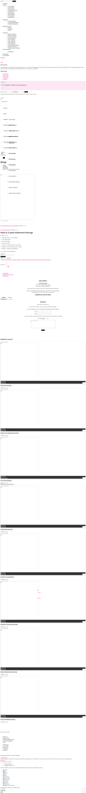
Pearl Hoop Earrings (6, 385)
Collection (5, 32)
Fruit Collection (11, 39)
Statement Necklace (13, 24)
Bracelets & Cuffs (7, 26)
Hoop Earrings (11, 6)
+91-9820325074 (7, 85)
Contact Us (5, 73)
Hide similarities (8, 764)
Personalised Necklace (13, 22)
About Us (5, 736)
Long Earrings (11, 7)
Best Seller (5, 168)
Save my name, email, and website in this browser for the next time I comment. (43, 316)
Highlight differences (9, 765)
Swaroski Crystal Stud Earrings (9, 624)
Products (5, 166)
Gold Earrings (11, 17)
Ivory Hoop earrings (6, 480)
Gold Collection (11, 42)
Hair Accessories (7, 49)
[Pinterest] (8, 265)
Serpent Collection (12, 46)
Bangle (9, 27)
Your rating (40, 318)
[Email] (8, 266)
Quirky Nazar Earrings (6, 529)
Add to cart (3, 256)
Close (2, 62)
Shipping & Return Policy (8, 739)
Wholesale (5, 78)
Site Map (5, 79)
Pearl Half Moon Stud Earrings (9, 672)
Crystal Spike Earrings (5, 230)
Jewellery (5, 3)
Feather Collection (12, 36)
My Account (5, 76)
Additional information (8, 274)
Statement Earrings (12, 10)
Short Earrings (11, 9)
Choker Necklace (12, 21)
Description (5, 273)
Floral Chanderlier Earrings (8, 719)
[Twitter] (8, 264)
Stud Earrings (11, 11)
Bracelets (10, 29)
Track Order (5, 75)
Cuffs (9, 30)
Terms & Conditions (7, 741)
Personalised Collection (13, 45)
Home (4, 165)
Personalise (5, 54)
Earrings (5, 5)
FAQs (4, 742)
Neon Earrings (11, 13)
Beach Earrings (11, 14)
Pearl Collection (11, 43)
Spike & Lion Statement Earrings (10, 433)
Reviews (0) (5, 276)
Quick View (3, 381)
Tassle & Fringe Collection (14, 48)
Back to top (4, 757)
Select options (4, 478)
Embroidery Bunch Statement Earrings (9, 225)
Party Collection (12, 41)
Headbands (11, 51)
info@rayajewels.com (22, 85)
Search (14, 1)
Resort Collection (12, 35)
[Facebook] (8, 262)
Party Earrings (11, 16)
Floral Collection (11, 38)
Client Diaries (6, 55)
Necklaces (5, 19)
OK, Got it (3, 760)
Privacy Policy (6, 738)
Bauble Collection (12, 34)
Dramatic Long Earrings (7, 577)
